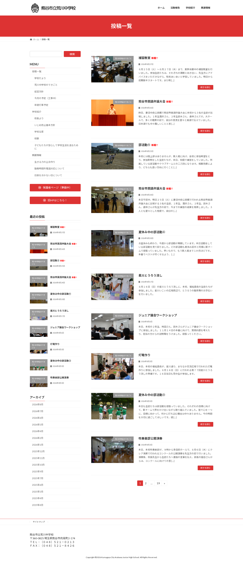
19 (158, 484)
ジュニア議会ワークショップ (158, 315)
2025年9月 (37, 471)
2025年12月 (38, 451)
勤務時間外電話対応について (49, 168)
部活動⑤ (148, 145)
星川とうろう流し (150, 275)
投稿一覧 (36, 71)
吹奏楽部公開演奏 (150, 438)
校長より (39, 118)
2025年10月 (38, 464)
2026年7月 (37, 411)
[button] (55, 187)
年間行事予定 (41, 105)
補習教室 (148, 58)
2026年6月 (37, 417)
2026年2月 (37, 438)
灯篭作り (144, 355)
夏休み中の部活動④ (152, 232)
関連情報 (36, 155)
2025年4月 (37, 498)
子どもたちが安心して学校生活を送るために (56, 147)
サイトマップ (39, 522)
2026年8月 (37, 404)
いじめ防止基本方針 (44, 124)
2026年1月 (37, 444)
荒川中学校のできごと (46, 84)
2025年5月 (37, 491)
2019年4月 (37, 505)
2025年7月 (37, 478)
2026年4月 (37, 431)
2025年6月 (37, 484)
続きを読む (205, 87)
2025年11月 (38, 458)
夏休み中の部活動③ (152, 395)
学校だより (40, 78)
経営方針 (39, 91)
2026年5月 (37, 424)
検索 (72, 54)
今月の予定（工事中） (46, 98)
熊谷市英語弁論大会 (156, 101)
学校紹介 (36, 111)
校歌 (36, 138)
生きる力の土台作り (44, 161)
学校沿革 (39, 131)
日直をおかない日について (48, 175)
